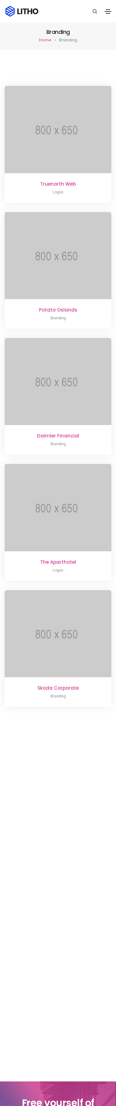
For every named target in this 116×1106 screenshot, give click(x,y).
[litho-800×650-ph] (50, 134)
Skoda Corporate (58, 688)
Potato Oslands (58, 310)
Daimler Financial (58, 436)
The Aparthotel (58, 562)
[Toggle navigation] (108, 11)
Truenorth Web (58, 184)
